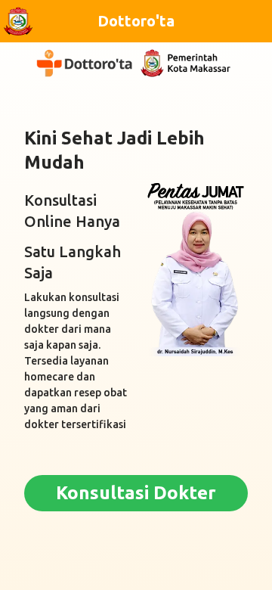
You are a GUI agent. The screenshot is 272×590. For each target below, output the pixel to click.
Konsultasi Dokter (136, 493)
